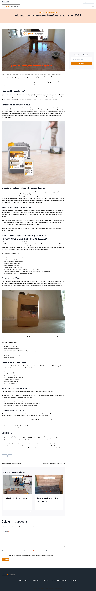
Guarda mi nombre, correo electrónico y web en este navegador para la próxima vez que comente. (32, 555)
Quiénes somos (24, 580)
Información (42, 12)
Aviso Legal (73, 580)
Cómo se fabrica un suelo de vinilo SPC (11, 462)
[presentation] (17, 484)
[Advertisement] (81, 38)
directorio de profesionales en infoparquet (12, 447)
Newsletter (45, 580)
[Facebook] (3, 2)
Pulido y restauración (51, 12)
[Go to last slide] (5, 492)
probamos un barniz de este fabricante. (47, 336)
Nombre (4, 551)
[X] (5, 2)
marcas (10, 455)
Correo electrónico (29, 551)
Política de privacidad (59, 580)
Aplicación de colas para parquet (16, 498)
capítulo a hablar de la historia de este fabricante (14, 415)
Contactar (35, 580)
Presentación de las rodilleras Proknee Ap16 (54, 462)
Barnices (4, 455)
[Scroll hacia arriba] (92, 585)
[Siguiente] (61, 492)
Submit (81, 63)
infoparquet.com (50, 82)
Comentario (5, 531)
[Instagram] (8, 2)
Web (47, 551)
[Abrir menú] (92, 6)
